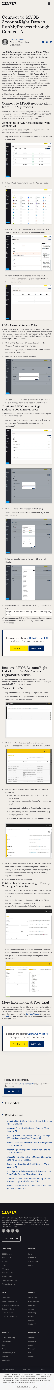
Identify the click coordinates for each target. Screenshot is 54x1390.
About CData (33, 1298)
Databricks (32, 1341)
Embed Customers (8, 1309)
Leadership (32, 1313)
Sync (30, 1254)
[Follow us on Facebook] (43, 42)
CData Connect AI (37, 638)
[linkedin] (3, 1231)
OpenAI (31, 1356)
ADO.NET (5, 1261)
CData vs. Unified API (9, 1317)
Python (4, 1265)
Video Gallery (7, 1360)
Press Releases (33, 1301)
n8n (29, 1353)
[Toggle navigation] (48, 3)
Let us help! (36, 648)
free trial (5, 1016)
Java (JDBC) (6, 1258)
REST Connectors (8, 1273)
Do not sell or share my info (27, 1387)
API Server (5, 1269)
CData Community (8, 1338)
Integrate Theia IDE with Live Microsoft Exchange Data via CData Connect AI (29, 1158)
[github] (12, 1231)
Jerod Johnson (16, 39)
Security (42, 1369)
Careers (31, 1320)
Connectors (6, 1298)
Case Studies (6, 1341)
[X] (8, 1231)
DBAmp (31, 1265)
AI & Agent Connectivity (10, 1305)
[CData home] (11, 3)
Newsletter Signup (8, 1353)
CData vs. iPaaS (7, 1313)
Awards (31, 1309)
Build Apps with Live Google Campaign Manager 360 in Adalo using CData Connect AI (29, 1137)
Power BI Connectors (9, 1280)
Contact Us (32, 1324)
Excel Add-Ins (7, 1277)
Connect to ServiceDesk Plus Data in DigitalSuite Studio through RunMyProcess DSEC (29, 1180)
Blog (3, 1345)
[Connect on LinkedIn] (51, 42)
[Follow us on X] (47, 42)
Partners (31, 1317)
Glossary (5, 1356)
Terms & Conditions (8, 1369)
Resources (5, 1349)
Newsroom (32, 1305)
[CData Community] (17, 1231)
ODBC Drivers (7, 1254)
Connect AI (32, 1258)
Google (30, 1345)
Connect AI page (32, 1014)
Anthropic (31, 1338)
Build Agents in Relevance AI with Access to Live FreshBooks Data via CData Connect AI (29, 1172)
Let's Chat (9, 1238)
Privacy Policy (27, 1369)
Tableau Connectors (9, 1284)
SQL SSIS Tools (33, 1261)
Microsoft (31, 1349)
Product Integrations (9, 1301)
